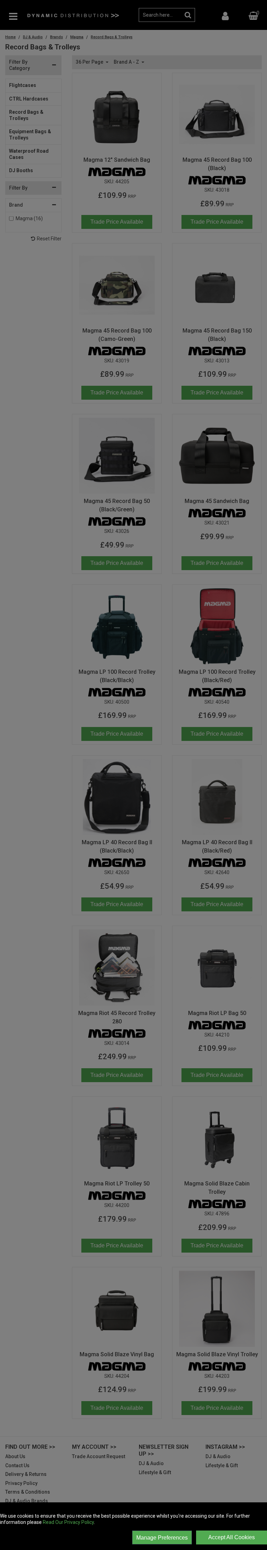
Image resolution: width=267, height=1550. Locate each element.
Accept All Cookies (231, 1537)
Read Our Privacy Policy (68, 1522)
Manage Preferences (162, 1538)
